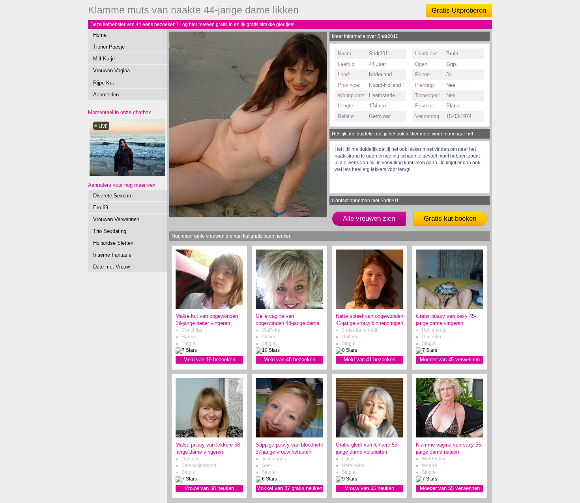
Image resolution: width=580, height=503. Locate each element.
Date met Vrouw (111, 267)
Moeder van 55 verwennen (450, 488)
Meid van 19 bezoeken (209, 359)
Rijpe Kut (103, 83)
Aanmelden (106, 95)
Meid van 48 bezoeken (289, 359)
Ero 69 (100, 207)
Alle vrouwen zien (369, 218)
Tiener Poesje (109, 47)
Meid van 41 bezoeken (369, 359)
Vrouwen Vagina (111, 70)
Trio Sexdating (109, 231)
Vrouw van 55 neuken (369, 488)
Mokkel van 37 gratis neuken (289, 488)
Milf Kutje (104, 59)
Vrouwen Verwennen (116, 219)
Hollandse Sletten (113, 243)
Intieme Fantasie (112, 255)
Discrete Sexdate (113, 196)
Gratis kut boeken (450, 218)
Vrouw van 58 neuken (209, 488)
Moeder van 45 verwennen (450, 359)
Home (100, 35)
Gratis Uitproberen (459, 10)
